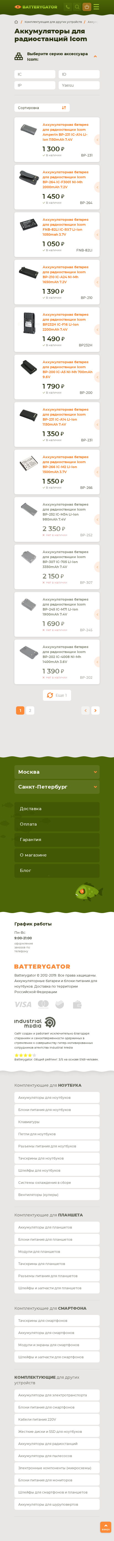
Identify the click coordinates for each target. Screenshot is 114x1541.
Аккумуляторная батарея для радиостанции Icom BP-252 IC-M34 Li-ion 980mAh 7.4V (66, 512)
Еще (61, 695)
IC (20, 74)
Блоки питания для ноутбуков (44, 1110)
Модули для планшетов (39, 1251)
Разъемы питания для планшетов (47, 1276)
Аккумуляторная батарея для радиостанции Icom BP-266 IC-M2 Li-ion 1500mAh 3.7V (66, 464)
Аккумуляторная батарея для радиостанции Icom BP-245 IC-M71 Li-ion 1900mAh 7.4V (66, 607)
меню (96, 7)
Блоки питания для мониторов (45, 1480)
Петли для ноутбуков (37, 1134)
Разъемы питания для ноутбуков (47, 1146)
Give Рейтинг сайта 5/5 (34, 1055)
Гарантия (30, 840)
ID (64, 74)
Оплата (28, 824)
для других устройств (46, 1380)
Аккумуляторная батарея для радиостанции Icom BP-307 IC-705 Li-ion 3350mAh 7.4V (66, 559)
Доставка (31, 809)
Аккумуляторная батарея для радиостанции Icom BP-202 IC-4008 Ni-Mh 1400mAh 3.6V (66, 654)
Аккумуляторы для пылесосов (45, 1456)
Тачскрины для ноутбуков (41, 1158)
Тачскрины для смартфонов (42, 1320)
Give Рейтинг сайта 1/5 (16, 1055)
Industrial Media (35, 1022)
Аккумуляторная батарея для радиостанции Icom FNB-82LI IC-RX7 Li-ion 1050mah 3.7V (66, 227)
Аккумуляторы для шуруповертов (48, 1504)
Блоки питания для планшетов (45, 1239)
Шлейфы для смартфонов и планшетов (52, 1492)
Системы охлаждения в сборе (44, 1182)
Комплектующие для (48, 1086)
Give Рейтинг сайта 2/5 (21, 1055)
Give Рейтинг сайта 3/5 (25, 1055)
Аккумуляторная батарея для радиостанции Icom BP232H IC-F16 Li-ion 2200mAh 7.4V (66, 322)
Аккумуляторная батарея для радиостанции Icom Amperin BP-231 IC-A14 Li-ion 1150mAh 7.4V (66, 132)
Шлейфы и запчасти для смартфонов (51, 1357)
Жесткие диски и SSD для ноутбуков (50, 1431)
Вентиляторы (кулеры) (38, 1195)
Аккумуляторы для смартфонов (46, 1333)
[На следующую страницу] (95, 710)
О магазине (33, 855)
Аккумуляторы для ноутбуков (44, 1097)
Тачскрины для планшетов (41, 1264)
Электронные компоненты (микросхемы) (54, 1468)
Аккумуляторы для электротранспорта (52, 1395)
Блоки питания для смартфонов (46, 1407)
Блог (25, 871)
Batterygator (52, 966)
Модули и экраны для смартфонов (48, 1345)
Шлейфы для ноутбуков (39, 1170)
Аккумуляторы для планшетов (45, 1227)
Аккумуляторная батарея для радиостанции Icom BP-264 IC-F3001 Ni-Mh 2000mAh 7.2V (66, 180)
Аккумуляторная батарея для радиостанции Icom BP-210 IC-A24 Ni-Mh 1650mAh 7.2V (66, 275)
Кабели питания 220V (37, 1419)
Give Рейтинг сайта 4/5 (30, 1055)
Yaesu (68, 85)
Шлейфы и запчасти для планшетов (49, 1288)
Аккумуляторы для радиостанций (47, 1443)
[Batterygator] (18, 22)
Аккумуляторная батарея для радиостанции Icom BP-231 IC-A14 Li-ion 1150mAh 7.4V (66, 417)
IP (20, 85)
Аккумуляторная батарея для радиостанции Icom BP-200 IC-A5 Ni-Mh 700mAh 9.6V (67, 369)
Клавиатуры (29, 1122)
